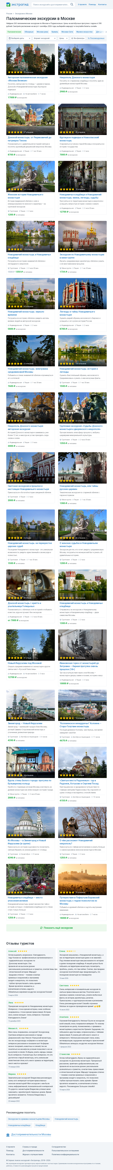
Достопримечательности (33, 1151)
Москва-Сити (67, 32)
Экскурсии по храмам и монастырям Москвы (29, 1119)
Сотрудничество (59, 1147)
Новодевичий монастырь (66, 1119)
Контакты (102, 4)
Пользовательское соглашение (65, 1151)
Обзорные (29, 32)
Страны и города (30, 1147)
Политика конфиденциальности (65, 1154)
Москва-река (42, 32)
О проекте (82, 4)
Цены (61, 38)
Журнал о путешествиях (33, 1154)
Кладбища (40, 1125)
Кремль (55, 32)
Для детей (100, 32)
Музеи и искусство (84, 32)
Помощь (92, 4)
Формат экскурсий (41, 38)
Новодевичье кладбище (19, 1125)
